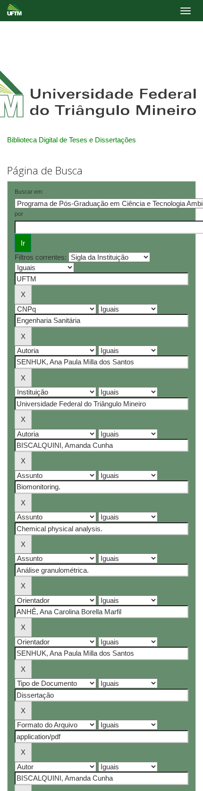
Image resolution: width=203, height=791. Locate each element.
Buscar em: (29, 192)
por (19, 214)
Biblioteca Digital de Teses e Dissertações (71, 140)
